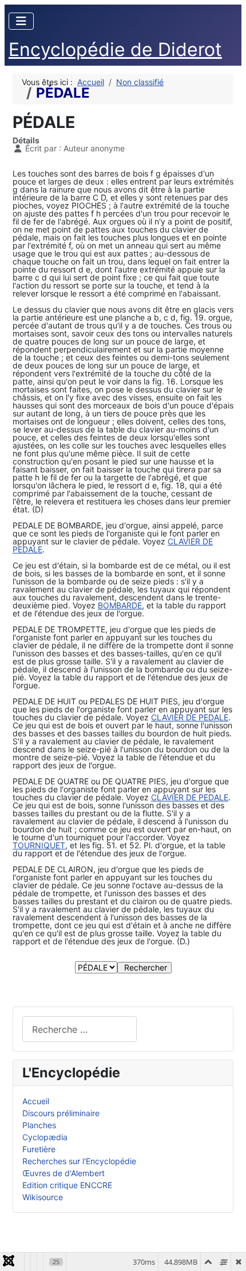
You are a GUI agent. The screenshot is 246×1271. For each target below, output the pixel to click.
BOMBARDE (120, 605)
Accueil (35, 1101)
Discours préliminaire (61, 1113)
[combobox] (79, 1029)
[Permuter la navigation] (21, 21)
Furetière (38, 1149)
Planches (39, 1125)
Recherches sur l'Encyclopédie (79, 1161)
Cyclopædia (45, 1137)
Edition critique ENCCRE (67, 1185)
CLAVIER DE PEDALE (189, 717)
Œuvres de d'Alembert (63, 1173)
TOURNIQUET (39, 845)
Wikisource (42, 1197)
